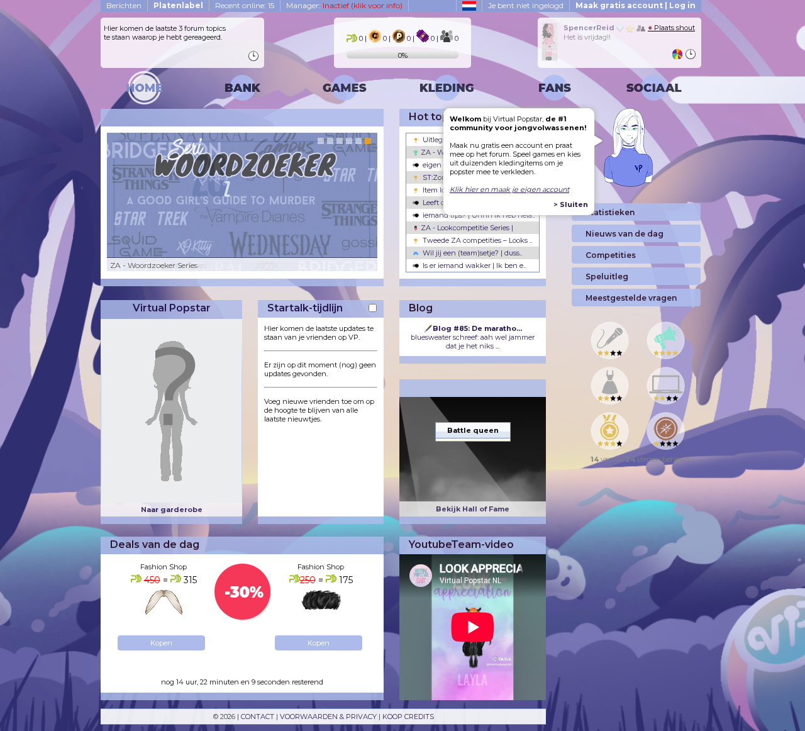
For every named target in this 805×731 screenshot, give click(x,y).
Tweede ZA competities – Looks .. (476, 240)
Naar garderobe (172, 509)
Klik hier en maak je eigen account (509, 189)
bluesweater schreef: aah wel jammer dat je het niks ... (473, 337)
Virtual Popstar (172, 308)
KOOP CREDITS (408, 716)
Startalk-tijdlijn (305, 308)
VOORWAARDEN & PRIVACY (328, 716)
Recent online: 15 (244, 5)
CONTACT (257, 716)
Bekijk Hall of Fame (472, 509)
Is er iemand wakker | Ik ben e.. (473, 265)
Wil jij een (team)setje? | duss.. (471, 252)
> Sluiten (570, 204)
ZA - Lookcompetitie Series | (466, 227)
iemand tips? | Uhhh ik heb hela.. (478, 215)
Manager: (344, 5)
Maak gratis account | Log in (635, 5)
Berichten (124, 5)
